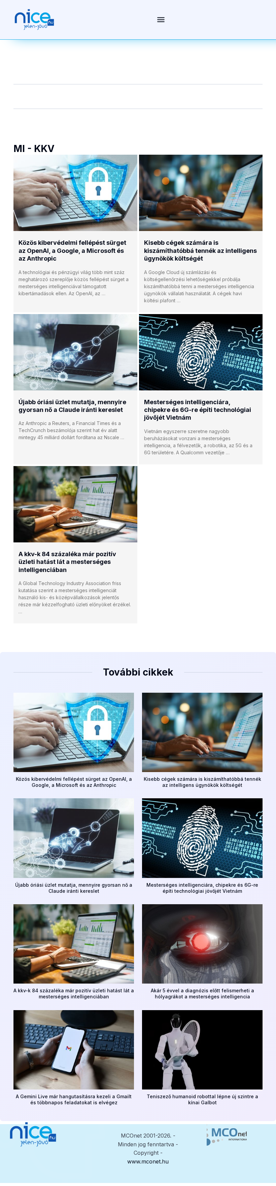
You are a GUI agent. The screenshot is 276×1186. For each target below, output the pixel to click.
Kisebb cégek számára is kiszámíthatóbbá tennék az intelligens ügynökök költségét (200, 250)
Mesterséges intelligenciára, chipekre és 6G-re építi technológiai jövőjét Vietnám (197, 409)
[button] (161, 19)
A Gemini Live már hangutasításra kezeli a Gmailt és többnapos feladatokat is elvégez (74, 1099)
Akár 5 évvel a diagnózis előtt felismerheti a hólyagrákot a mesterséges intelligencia (202, 993)
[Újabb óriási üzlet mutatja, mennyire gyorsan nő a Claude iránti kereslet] (75, 352)
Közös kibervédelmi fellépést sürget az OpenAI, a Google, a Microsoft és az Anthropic (72, 250)
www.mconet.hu (148, 1161)
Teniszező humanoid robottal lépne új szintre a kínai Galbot (202, 1099)
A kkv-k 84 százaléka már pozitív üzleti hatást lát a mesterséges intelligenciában (67, 561)
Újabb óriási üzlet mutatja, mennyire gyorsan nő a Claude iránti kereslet (73, 888)
